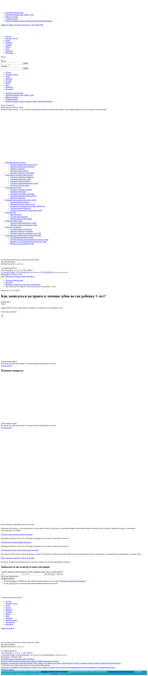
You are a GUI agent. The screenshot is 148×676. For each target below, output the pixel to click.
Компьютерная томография (21, 219)
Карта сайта (110, 667)
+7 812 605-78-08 (36, 25)
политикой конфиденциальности (121, 672)
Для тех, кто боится (13, 227)
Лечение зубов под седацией (21, 231)
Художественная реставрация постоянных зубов (29, 240)
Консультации (15, 215)
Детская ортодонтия (13, 187)
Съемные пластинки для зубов (22, 194)
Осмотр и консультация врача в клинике (17, 534)
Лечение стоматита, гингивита (22, 173)
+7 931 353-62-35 (21, 272)
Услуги (8, 36)
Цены (8, 40)
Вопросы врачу (12, 620)
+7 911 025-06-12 (46, 272)
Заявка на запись (7, 25)
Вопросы (9, 51)
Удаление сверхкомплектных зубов (24, 183)
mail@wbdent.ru (28, 276)
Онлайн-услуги (12, 38)
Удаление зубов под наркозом (22, 177)
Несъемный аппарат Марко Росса (23, 196)
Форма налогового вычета (48, 661)
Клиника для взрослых (15, 13)
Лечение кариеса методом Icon (22, 167)
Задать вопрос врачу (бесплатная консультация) (19, 550)
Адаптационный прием (19, 202)
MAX (3, 276)
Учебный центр (12, 19)
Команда (9, 43)
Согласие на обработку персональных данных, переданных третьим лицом (30, 667)
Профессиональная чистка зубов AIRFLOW (27, 206)
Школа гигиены (12, 17)
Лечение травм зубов (14, 221)
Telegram (18, 276)
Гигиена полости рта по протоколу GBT (26, 210)
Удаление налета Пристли (20, 208)
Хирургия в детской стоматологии (19, 175)
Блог (7, 49)
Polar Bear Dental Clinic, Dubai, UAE (20, 15)
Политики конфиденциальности (73, 581)
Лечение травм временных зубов (23, 223)
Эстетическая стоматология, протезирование (23, 235)
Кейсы (8, 47)
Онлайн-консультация (28, 661)
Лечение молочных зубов (16, 162)
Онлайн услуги (12, 603)
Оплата (8, 608)
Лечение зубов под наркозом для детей (25, 233)
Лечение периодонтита (19, 171)
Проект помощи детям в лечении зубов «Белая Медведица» (29, 21)
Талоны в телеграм (22, 25)
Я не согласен (65, 674)
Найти (26, 63)
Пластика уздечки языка (19, 185)
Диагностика (11, 212)
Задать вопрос (6, 366)
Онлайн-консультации (19, 217)
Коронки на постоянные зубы (22, 244)
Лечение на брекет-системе (21, 190)
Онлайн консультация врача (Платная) (16, 542)
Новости (9, 618)
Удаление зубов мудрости (20, 181)
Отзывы (9, 45)
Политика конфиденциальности (73, 667)
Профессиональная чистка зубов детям (21, 200)
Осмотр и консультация (10, 661)
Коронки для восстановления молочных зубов (28, 242)
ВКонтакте (10, 276)
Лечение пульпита (17, 169)
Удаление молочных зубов (20, 179)
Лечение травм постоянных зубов (23, 225)
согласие (12, 581)
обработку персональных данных (54, 672)
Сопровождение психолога (21, 229)
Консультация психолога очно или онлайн (17, 558)
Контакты (9, 53)
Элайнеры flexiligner (18, 192)
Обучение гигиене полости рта (22, 204)
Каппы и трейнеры (17, 198)
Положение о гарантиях (95, 667)
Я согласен (54, 674)
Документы (10, 622)
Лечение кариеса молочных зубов (23, 165)
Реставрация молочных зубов (21, 237)
